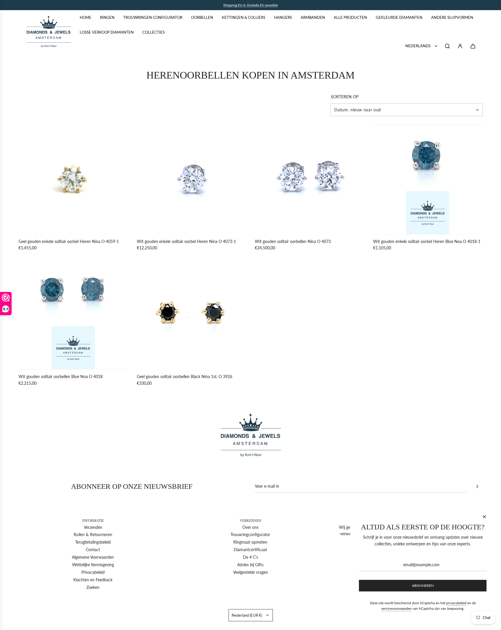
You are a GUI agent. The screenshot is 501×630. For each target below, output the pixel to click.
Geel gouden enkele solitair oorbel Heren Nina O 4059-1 (69, 241)
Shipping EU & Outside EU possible (250, 5)
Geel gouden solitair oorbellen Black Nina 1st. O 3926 (184, 376)
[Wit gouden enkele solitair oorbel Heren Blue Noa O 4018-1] (428, 179)
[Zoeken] (447, 46)
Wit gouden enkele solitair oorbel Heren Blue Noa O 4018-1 (426, 241)
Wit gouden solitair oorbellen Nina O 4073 (293, 241)
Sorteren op (344, 97)
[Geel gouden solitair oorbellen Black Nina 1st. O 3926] (191, 315)
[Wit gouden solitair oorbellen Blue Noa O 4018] (73, 315)
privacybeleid (456, 603)
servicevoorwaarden (396, 608)
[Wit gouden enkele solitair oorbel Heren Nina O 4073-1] (191, 179)
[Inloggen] (460, 46)
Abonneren (423, 585)
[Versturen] (477, 486)
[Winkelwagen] (472, 46)
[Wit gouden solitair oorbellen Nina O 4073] (309, 179)
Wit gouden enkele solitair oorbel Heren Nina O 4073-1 (186, 241)
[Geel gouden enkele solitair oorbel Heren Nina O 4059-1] (73, 179)
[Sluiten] (484, 516)
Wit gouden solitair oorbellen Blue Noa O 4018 (61, 376)
